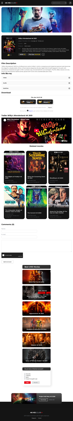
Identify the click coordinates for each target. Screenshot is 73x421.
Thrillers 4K (41, 41)
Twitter (39, 418)
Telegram (30, 111)
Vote (27, 382)
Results (36, 382)
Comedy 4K (34, 41)
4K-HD (10, 3)
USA (25, 43)
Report (50, 107)
